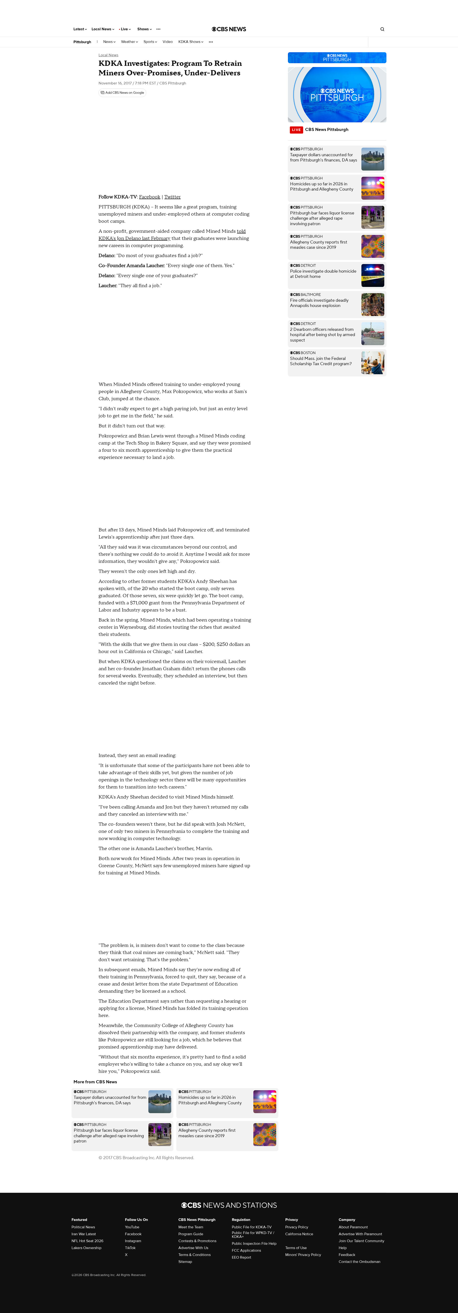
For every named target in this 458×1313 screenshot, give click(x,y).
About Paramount (353, 1227)
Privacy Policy (296, 1227)
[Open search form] (382, 29)
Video (168, 42)
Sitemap (185, 1262)
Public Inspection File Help (254, 1244)
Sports (149, 42)
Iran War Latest (84, 1234)
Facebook (149, 197)
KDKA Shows (189, 42)
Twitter (172, 197)
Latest (79, 29)
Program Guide (190, 1234)
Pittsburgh (82, 42)
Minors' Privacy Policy (303, 1255)
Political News (83, 1227)
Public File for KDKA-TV (252, 1227)
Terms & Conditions (194, 1255)
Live (125, 29)
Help (343, 1248)
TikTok (130, 1248)
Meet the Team (190, 1227)
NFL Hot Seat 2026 (87, 1241)
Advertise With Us (193, 1248)
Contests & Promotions (197, 1241)
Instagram (133, 1241)
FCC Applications (246, 1250)
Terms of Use (296, 1248)
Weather (128, 42)
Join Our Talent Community (361, 1241)
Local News (102, 29)
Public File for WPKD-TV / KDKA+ (253, 1235)
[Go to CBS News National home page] (229, 29)
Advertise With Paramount (360, 1234)
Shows (143, 29)
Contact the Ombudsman (359, 1262)
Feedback (347, 1255)
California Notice (299, 1234)
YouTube (132, 1227)
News (108, 42)
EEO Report (241, 1257)
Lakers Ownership (86, 1248)
